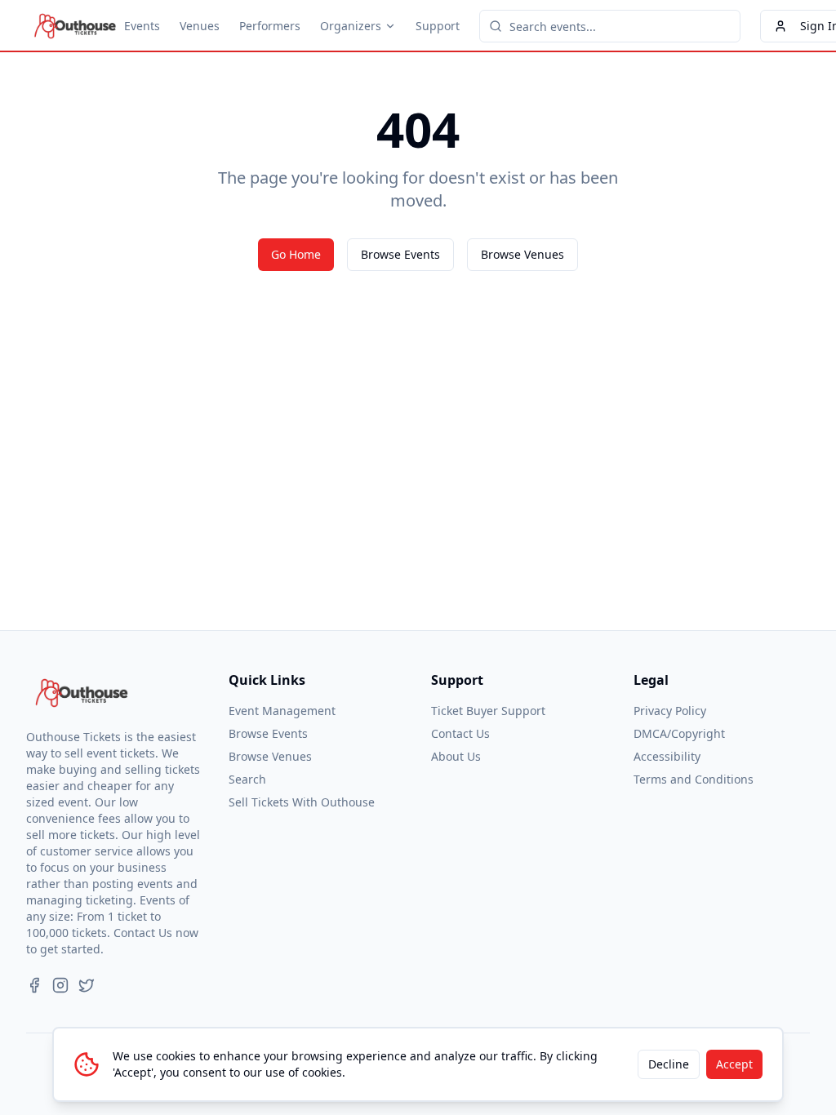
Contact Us (460, 733)
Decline (668, 1064)
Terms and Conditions (694, 779)
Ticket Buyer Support (488, 710)
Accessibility (667, 756)
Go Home (296, 254)
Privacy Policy (670, 710)
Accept (734, 1064)
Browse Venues (522, 254)
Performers (269, 25)
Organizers (350, 25)
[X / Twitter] (86, 985)
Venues (200, 25)
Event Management (282, 710)
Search (247, 779)
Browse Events (400, 254)
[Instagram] (60, 985)
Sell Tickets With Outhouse (302, 802)
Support (438, 25)
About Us (456, 756)
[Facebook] (34, 985)
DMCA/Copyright (679, 733)
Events (142, 25)
